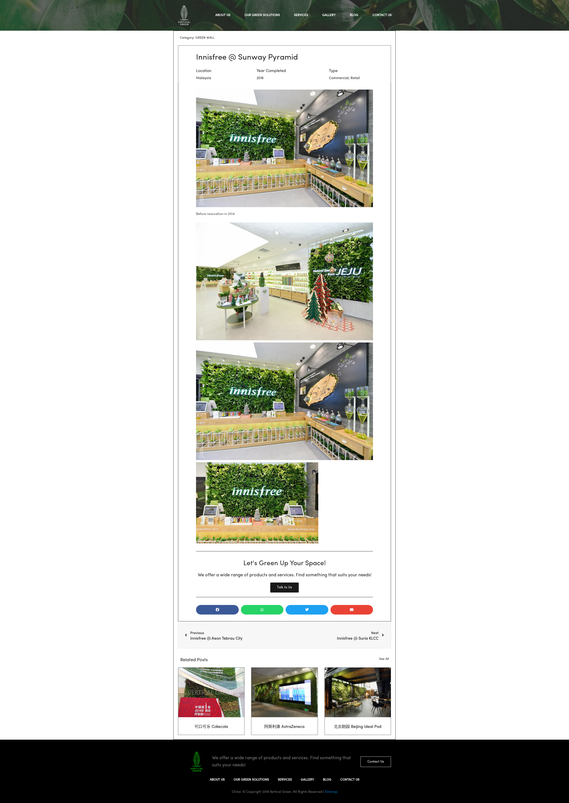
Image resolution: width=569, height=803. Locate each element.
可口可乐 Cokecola (211, 727)
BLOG (354, 15)
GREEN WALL (204, 38)
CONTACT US (382, 15)
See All (384, 659)
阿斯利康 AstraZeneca (284, 727)
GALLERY (329, 15)
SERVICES (301, 15)
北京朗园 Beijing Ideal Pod (357, 727)
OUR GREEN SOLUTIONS (262, 15)
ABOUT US (222, 15)
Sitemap (330, 792)
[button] (217, 610)
